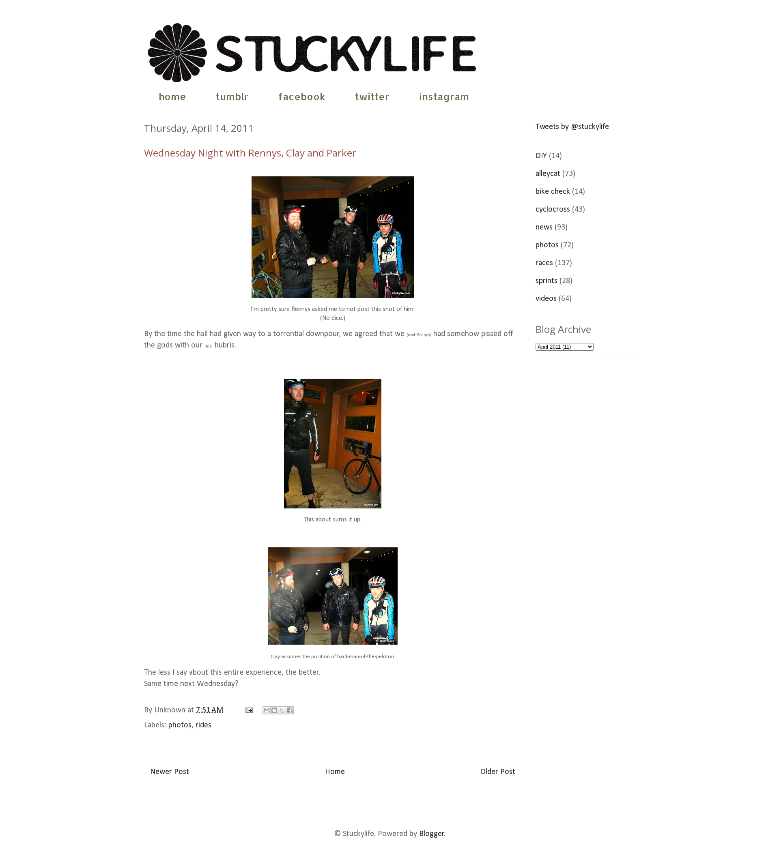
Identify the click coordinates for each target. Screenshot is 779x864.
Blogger (431, 834)
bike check (553, 192)
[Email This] (267, 710)
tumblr (232, 96)
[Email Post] (248, 710)
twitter (372, 96)
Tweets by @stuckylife (572, 127)
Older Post (497, 772)
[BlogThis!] (274, 710)
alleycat (548, 174)
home (172, 96)
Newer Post (169, 772)
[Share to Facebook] (290, 710)
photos (180, 725)
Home (335, 772)
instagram (444, 96)
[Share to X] (282, 710)
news (544, 227)
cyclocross (553, 210)
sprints (546, 281)
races (544, 263)
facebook (301, 96)
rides (203, 725)
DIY (541, 156)
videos (546, 299)
